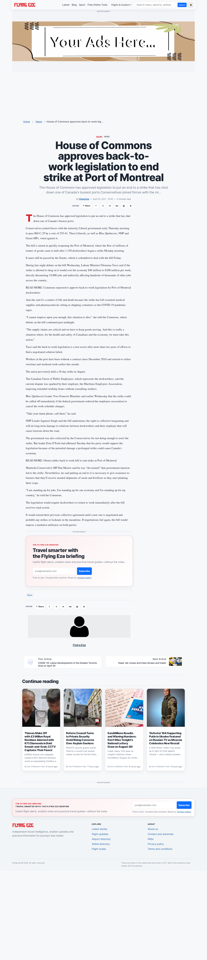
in (110, 206)
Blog (74, 4)
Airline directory (101, 843)
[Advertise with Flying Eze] (103, 41)
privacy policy (84, 577)
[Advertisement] (103, 94)
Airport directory (101, 839)
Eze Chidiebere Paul (36, 767)
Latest (65, 4)
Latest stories (99, 828)
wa (116, 206)
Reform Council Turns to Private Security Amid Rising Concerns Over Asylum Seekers (80, 738)
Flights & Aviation (120, 4)
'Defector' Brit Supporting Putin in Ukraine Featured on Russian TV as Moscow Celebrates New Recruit (165, 738)
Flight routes (99, 848)
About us (153, 828)
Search (182, 5)
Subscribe (84, 571)
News (39, 121)
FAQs (150, 839)
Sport (82, 4)
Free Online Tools (97, 4)
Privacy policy (156, 843)
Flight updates (100, 834)
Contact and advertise (160, 834)
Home (26, 121)
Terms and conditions (160, 848)
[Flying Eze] (24, 4)
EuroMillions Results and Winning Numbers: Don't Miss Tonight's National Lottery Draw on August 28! (122, 739)
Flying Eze (84, 199)
